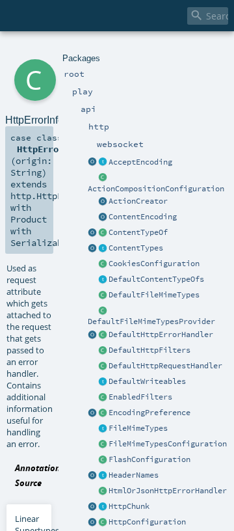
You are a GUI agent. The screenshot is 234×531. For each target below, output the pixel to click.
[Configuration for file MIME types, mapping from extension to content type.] (103, 444)
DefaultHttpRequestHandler (165, 365)
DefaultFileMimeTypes (154, 294)
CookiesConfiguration (154, 263)
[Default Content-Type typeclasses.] (92, 233)
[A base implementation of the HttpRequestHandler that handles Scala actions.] (103, 366)
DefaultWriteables (147, 381)
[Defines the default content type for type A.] (103, 233)
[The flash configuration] (103, 460)
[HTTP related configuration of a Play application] (103, 522)
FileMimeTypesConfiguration (168, 443)
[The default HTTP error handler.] (103, 335)
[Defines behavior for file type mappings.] (103, 429)
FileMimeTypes (138, 428)
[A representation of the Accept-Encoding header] (103, 162)
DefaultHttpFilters (149, 350)
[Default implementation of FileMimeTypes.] (103, 295)
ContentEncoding (143, 216)
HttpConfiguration (147, 521)
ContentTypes (136, 247)
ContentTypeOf (138, 232)
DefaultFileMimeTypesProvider (151, 321)
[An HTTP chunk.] (103, 507)
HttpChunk (129, 506)
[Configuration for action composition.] (103, 178)
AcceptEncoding (140, 162)
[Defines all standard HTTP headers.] (92, 475)
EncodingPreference (149, 412)
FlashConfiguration (149, 459)
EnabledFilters (140, 397)
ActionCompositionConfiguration (156, 188)
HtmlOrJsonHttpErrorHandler (168, 490)
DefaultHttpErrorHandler (161, 334)
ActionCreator (138, 201)
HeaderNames (134, 475)
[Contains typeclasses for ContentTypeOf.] (103, 280)
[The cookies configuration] (103, 264)
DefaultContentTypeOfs (156, 279)
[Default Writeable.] (103, 382)
